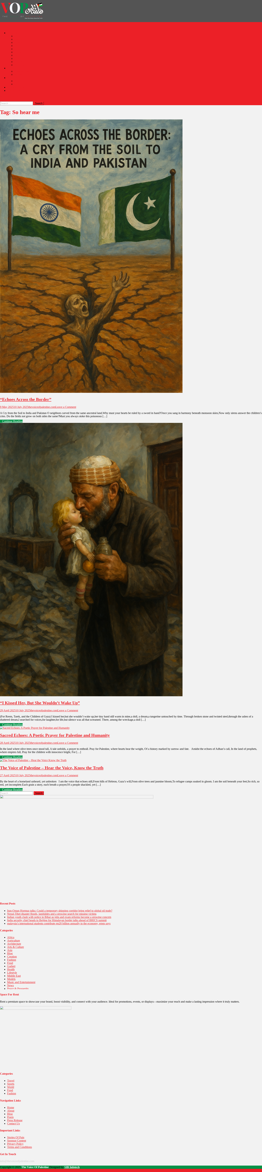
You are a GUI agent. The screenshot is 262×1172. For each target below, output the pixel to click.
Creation (12, 956)
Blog (17, 80)
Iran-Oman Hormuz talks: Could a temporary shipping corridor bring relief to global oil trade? (59, 910)
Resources (13, 77)
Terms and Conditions (19, 1147)
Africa (10, 937)
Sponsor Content (16, 87)
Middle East (14, 975)
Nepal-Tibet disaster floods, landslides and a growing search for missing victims (51, 913)
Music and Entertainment (21, 982)
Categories (13, 32)
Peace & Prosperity (18, 988)
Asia (9, 950)
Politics (18, 61)
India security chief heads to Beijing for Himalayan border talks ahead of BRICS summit (57, 920)
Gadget (11, 966)
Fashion (18, 39)
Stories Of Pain (22, 74)
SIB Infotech (72, 1167)
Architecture (21, 36)
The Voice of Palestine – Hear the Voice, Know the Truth (51, 767)
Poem (17, 84)
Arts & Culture (15, 946)
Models (11, 978)
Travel (17, 45)
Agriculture (13, 940)
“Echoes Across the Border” (25, 399)
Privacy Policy (15, 1143)
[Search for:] (17, 103)
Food (17, 58)
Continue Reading (12, 421)
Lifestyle (19, 42)
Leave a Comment (65, 406)
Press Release (22, 71)
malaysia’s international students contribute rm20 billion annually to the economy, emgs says (59, 923)
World (17, 55)
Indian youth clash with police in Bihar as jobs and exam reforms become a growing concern (59, 917)
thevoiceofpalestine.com (41, 406)
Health (18, 48)
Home (10, 1107)
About (10, 68)
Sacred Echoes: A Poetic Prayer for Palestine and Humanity (55, 735)
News (10, 985)
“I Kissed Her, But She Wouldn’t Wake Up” (40, 703)
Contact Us (13, 90)
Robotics (19, 64)
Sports (17, 52)
